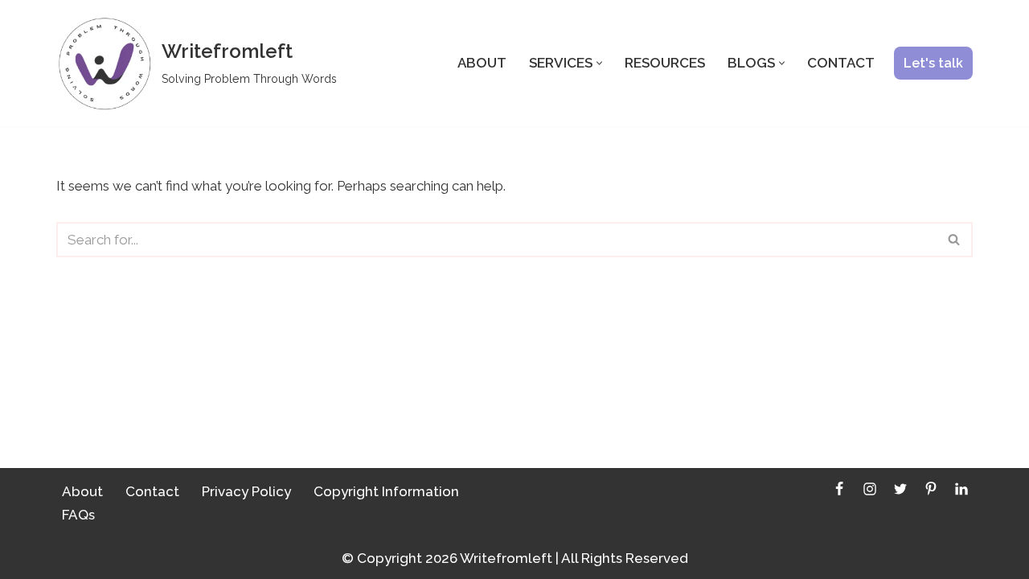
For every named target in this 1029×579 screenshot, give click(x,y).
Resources (665, 63)
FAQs (78, 515)
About (481, 63)
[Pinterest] (931, 489)
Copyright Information (386, 491)
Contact (841, 63)
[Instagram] (870, 489)
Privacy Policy (246, 491)
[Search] (955, 239)
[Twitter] (900, 489)
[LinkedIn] (961, 489)
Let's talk (933, 63)
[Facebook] (839, 489)
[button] (599, 63)
